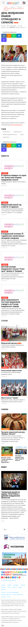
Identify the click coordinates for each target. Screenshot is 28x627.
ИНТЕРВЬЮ (16, 585)
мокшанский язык (6, 131)
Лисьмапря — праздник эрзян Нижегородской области (19, 458)
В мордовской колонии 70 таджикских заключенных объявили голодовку (12, 236)
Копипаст (5, 367)
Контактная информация (13, 592)
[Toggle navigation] (3, 2)
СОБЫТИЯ (22, 585)
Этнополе (5, 340)
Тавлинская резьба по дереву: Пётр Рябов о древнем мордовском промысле (10, 495)
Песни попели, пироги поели (11, 370)
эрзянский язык (6, 137)
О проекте (3, 592)
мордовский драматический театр (10, 134)
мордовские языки (17, 131)
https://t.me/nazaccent (16, 125)
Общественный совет (18, 594)
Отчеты (8, 596)
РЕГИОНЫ (9, 585)
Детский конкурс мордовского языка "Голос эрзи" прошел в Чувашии (12, 269)
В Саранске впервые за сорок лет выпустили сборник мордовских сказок (13, 177)
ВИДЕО (20, 587)
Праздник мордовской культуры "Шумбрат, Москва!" (13, 433)
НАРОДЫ (3, 585)
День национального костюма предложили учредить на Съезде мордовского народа (10, 303)
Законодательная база (6, 594)
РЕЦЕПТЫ (14, 587)
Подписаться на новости (9, 580)
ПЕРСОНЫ (3, 587)
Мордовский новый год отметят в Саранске (11, 206)
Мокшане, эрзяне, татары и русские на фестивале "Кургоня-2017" (7, 460)
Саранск (22, 134)
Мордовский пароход (9, 343)
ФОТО (9, 587)
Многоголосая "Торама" (9, 398)
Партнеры (3, 596)
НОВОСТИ (3, 589)
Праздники (5, 429)
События (4, 173)
